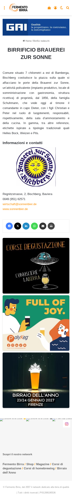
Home (28, 41)
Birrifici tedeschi (41, 41)
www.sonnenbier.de (15, 209)
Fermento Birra (13, 464)
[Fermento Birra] (18, 7)
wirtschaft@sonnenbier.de (20, 204)
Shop (30, 464)
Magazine (42, 464)
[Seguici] (67, 424)
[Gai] (36, 27)
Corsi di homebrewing (39, 468)
